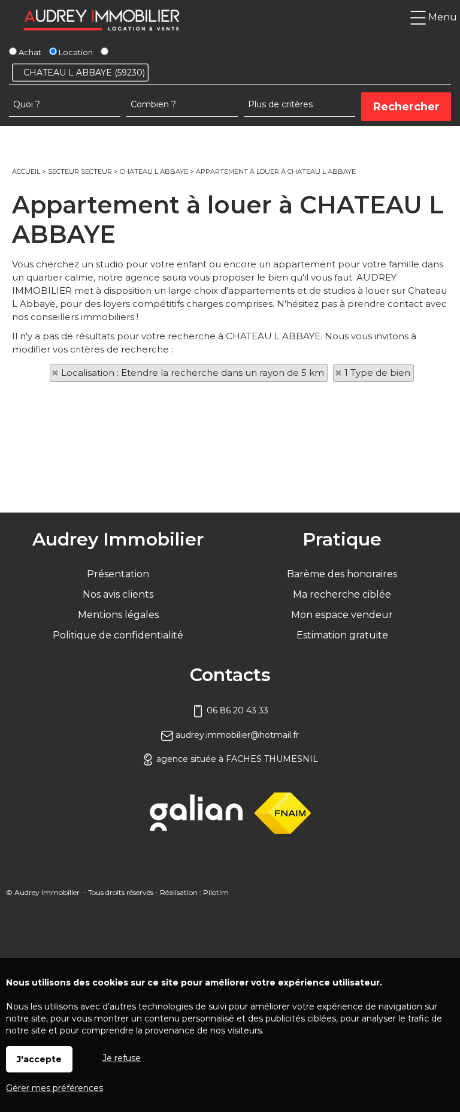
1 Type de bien (377, 372)
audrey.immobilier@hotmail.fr (236, 735)
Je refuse (121, 1058)
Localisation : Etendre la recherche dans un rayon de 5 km (192, 372)
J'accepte (39, 1059)
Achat (29, 52)
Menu (441, 17)
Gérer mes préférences (54, 1088)
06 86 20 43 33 (236, 710)
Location (75, 52)
